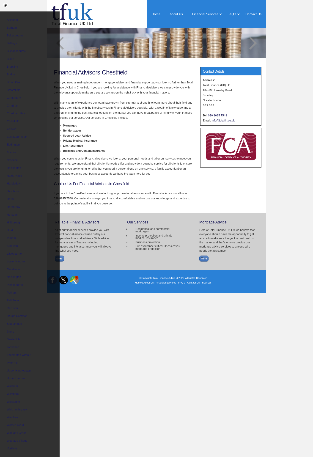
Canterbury (14, 97)
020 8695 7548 (217, 115)
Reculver (12, 308)
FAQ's (232, 14)
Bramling (12, 66)
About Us (176, 14)
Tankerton (13, 347)
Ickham (11, 238)
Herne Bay (13, 207)
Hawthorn (13, 191)
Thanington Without (19, 355)
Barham (12, 27)
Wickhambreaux (17, 409)
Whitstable (13, 401)
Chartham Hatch (17, 113)
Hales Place (14, 175)
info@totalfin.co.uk (223, 120)
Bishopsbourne (16, 51)
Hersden (12, 214)
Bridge (11, 74)
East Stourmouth (17, 136)
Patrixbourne (15, 284)
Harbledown (14, 183)
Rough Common (17, 316)
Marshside (13, 269)
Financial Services (205, 14)
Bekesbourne (15, 35)
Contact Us (253, 14)
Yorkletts (12, 448)
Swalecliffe (13, 339)
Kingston (12, 246)
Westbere (13, 394)
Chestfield (13, 121)
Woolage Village (17, 440)
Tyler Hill (12, 362)
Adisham (12, 20)
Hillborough (14, 222)
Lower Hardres (16, 261)
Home (156, 14)
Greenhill (12, 160)
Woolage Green (17, 433)
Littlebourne (14, 253)
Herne (11, 199)
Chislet (11, 129)
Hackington (14, 168)
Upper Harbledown (19, 370)
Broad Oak (13, 82)
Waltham (12, 386)
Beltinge (12, 43)
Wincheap (13, 417)
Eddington (13, 144)
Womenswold (15, 425)
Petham (11, 292)
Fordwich (12, 152)
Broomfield (13, 90)
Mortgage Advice (213, 222)
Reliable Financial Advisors (77, 222)
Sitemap (206, 282)
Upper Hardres (16, 378)
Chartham (13, 105)
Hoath (10, 230)
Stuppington (14, 323)
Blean (10, 59)
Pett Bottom (14, 300)
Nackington (14, 277)
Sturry (10, 331)
